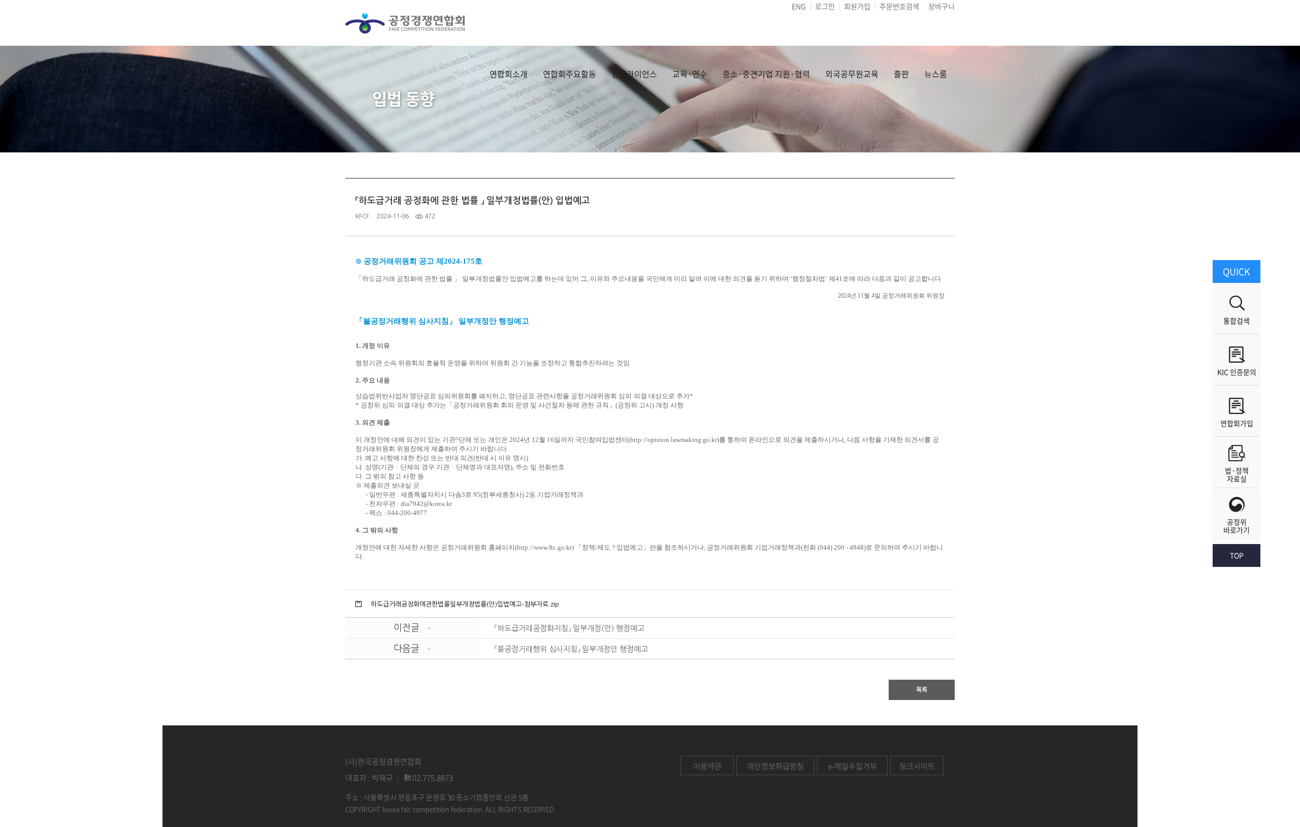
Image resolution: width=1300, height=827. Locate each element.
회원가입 (857, 6)
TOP (1237, 555)
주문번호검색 (899, 6)
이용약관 (707, 766)
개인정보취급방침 (775, 766)
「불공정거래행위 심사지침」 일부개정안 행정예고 (571, 649)
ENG (799, 6)
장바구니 (941, 6)
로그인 (825, 6)
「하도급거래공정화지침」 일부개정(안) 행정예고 (569, 628)
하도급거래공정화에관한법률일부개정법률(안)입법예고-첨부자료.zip (465, 604)
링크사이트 (917, 766)
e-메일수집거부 (852, 766)
